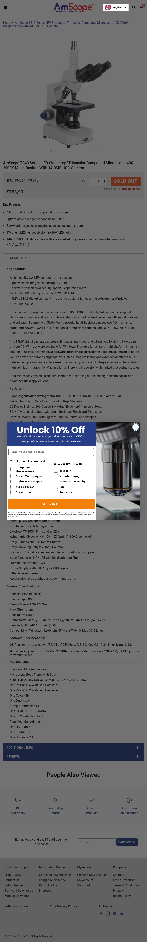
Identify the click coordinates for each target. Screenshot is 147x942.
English (117, 7)
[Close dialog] (135, 427)
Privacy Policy (15, 516)
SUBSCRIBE (51, 504)
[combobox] (116, 7)
